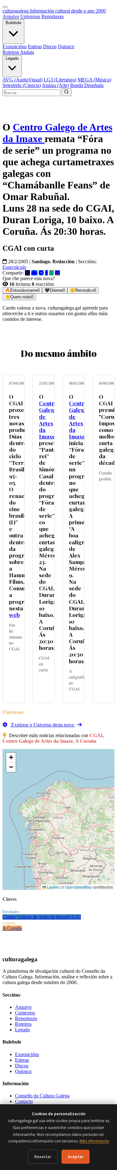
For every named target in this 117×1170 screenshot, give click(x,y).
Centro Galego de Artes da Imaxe (48, 419)
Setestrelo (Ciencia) (21, 85)
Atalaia (27, 52)
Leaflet (52, 887)
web (14, 614)
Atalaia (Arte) (55, 85)
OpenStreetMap (78, 887)
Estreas (35, 46)
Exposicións (14, 46)
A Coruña (12, 928)
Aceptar (75, 1157)
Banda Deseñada (87, 85)
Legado (12, 58)
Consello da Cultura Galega (42, 1095)
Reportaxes (52, 16)
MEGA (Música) (94, 79)
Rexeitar (42, 1157)
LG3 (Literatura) (60, 79)
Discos (49, 46)
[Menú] (4, 7)
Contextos (25, 1012)
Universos (30, 16)
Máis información (94, 1141)
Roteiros (10, 52)
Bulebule (13, 22)
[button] (11, 757)
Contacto (24, 1101)
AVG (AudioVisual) (22, 79)
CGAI (74, 917)
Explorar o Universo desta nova (42, 724)
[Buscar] (66, 92)
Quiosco (66, 46)
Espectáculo (14, 267)
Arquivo (10, 16)
